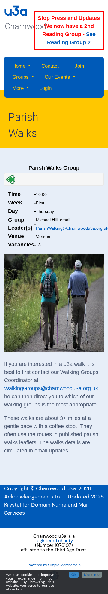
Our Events (57, 77)
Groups (20, 77)
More (18, 88)
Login (46, 88)
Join (79, 66)
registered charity (54, 541)
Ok (73, 575)
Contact (50, 66)
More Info (92, 575)
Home (19, 66)
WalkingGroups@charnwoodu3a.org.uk (51, 388)
